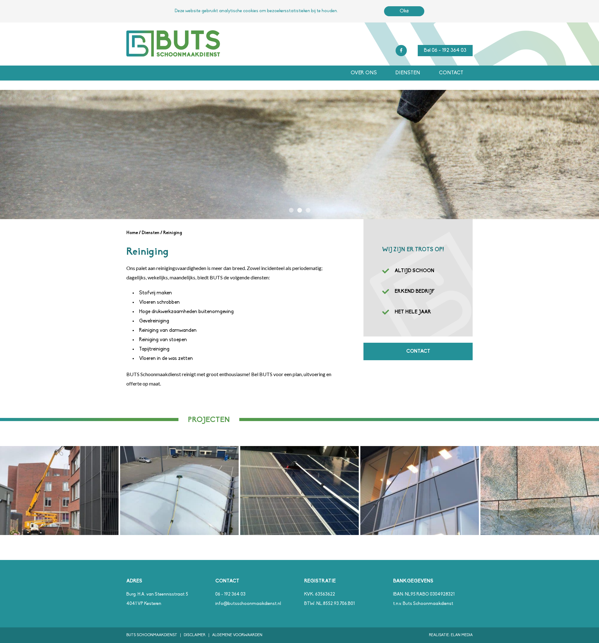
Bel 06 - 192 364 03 (445, 50)
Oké (404, 11)
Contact (451, 73)
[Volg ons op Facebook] (401, 50)
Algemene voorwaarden (237, 635)
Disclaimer (195, 635)
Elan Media (462, 635)
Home (132, 233)
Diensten (408, 73)
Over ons (364, 73)
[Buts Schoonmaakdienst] (173, 55)
